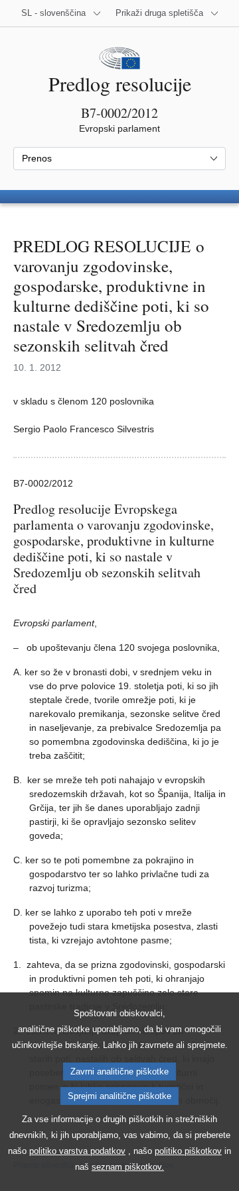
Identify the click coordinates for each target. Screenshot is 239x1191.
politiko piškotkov (188, 1151)
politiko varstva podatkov (77, 1151)
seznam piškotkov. (128, 1167)
